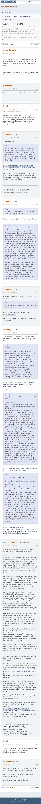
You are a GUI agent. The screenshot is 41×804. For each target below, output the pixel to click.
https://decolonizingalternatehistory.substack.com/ (18, 724)
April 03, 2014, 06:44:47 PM (10, 292)
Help (12, 800)
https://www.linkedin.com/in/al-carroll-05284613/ (17, 733)
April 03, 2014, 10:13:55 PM (10, 545)
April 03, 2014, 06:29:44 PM (10, 204)
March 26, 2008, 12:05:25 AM (10, 53)
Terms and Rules (19, 800)
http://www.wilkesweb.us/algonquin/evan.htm (18, 165)
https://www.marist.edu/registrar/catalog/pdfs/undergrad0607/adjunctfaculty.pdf (20, 178)
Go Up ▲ (27, 800)
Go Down (5, 44)
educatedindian (11, 542)
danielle (8, 86)
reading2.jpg (9, 189)
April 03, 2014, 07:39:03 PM (10, 333)
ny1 (6, 106)
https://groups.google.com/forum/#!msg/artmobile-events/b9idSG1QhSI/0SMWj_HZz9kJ (20, 715)
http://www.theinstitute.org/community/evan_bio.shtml (20, 74)
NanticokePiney (11, 50)
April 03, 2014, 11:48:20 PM (10, 744)
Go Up (4, 788)
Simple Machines (25, 802)
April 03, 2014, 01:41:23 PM (10, 109)
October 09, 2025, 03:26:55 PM (11, 764)
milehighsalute (11, 761)
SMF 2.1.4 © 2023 (15, 802)
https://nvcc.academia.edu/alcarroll (13, 726)
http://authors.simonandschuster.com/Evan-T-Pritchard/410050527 (18, 314)
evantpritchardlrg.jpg (24, 189)
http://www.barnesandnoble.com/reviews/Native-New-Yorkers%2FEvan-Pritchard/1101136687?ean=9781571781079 (19, 384)
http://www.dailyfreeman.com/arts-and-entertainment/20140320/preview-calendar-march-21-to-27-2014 (20, 710)
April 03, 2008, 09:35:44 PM (10, 89)
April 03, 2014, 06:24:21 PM (12, 137)
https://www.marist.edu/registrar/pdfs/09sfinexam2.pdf (20, 673)
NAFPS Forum (9, 6)
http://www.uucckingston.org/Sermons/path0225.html (20, 220)
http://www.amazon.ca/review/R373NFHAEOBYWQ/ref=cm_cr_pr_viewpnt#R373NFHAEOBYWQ (20, 469)
